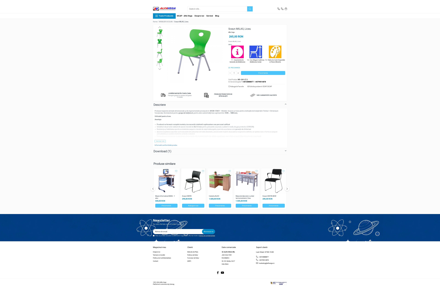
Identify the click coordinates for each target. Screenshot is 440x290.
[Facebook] (218, 273)
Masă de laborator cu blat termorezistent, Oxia (245, 197)
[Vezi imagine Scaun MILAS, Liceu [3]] (159, 62)
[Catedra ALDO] (220, 181)
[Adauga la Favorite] (176, 171)
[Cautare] (250, 8)
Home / (156, 22)
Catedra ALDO (214, 196)
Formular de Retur (193, 258)
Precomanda (263, 73)
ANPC (189, 261)
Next (159, 69)
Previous (159, 27)
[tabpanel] (194, 54)
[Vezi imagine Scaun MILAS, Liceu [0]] (159, 33)
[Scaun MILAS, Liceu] (194, 54)
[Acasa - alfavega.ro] (164, 9)
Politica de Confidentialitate (207, 235)
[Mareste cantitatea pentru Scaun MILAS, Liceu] (238, 73)
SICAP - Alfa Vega (184, 16)
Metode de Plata (192, 252)
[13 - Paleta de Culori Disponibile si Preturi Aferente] (275, 52)
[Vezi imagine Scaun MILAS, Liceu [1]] (159, 43)
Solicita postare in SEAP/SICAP (260, 86)
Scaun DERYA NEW (269, 196)
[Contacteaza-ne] (279, 9)
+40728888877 (264, 257)
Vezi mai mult (160, 141)
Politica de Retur (192, 255)
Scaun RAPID (187, 196)
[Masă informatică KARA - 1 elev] (166, 181)
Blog (217, 16)
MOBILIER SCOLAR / (166, 22)
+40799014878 (264, 260)
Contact (155, 261)
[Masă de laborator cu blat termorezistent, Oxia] (247, 181)
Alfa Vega (231, 32)
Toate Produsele (166, 16)
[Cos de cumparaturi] (286, 9)
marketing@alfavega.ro (266, 263)
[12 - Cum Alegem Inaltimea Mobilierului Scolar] (255, 52)
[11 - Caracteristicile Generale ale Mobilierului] (237, 52)
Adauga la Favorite (237, 86)
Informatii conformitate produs (166, 145)
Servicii (209, 16)
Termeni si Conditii (159, 255)
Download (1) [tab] (162, 151)
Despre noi (199, 16)
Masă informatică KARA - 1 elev (165, 197)
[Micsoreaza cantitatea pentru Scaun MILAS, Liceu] (230, 73)
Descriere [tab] (160, 104)
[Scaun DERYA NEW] (273, 181)
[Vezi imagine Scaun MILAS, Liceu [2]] (159, 53)
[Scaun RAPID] (193, 181)
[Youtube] (222, 273)
